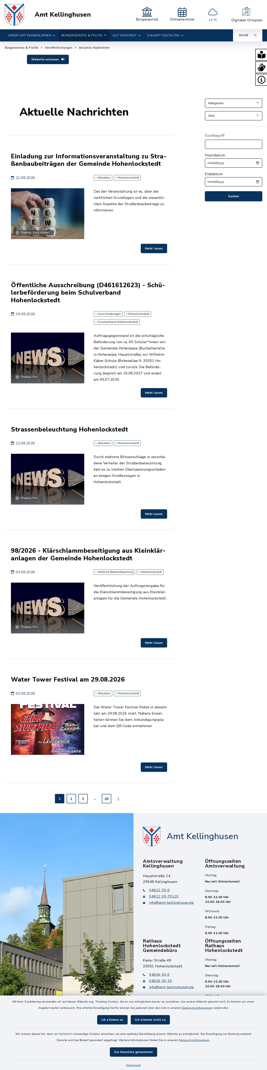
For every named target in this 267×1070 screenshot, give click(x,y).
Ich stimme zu (112, 1020)
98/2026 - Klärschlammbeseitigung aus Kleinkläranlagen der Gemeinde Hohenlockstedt (88, 554)
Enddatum (214, 174)
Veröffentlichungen (58, 48)
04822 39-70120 (164, 896)
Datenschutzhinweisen (197, 1008)
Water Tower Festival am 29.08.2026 (68, 679)
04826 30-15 (160, 981)
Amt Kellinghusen (63, 14)
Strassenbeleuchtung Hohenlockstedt (69, 429)
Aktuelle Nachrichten (94, 48)
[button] (261, 55)
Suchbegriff (215, 135)
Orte (211, 116)
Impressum (133, 1065)
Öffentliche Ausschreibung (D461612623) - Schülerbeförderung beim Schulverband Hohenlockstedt (88, 292)
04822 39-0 (159, 890)
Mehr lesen (154, 248)
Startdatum (215, 155)
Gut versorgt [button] (125, 35)
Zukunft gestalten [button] (163, 35)
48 (107, 798)
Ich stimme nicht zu (150, 1020)
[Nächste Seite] (118, 798)
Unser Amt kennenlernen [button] (29, 35)
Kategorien (216, 103)
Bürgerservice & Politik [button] (82, 35)
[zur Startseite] (14, 14)
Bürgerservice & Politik (22, 48)
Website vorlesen (45, 59)
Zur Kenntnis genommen (133, 1052)
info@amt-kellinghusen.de (171, 902)
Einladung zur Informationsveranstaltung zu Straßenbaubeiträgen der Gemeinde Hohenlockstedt (88, 160)
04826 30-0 (159, 974)
